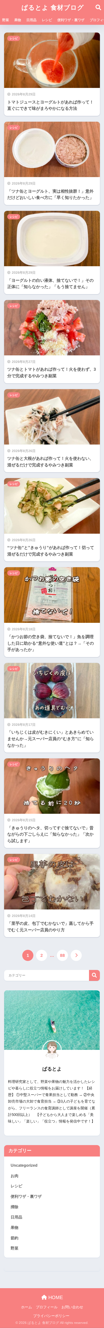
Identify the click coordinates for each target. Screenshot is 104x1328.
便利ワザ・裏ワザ (70, 20)
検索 (94, 975)
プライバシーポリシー (51, 1316)
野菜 (5, 20)
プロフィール (47, 1307)
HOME (55, 1297)
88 (62, 955)
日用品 (31, 20)
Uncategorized (24, 1165)
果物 (17, 20)
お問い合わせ (72, 1307)
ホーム (26, 1307)
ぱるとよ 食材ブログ (53, 7)
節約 (14, 1238)
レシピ (47, 20)
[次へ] (76, 955)
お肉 (14, 1176)
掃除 (14, 1207)
